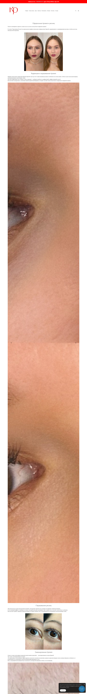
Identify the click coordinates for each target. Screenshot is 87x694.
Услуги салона (31, 10)
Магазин (48, 10)
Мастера (39, 10)
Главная (26, 10)
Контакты (53, 10)
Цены (36, 10)
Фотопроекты (44, 10)
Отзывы (56, 10)
